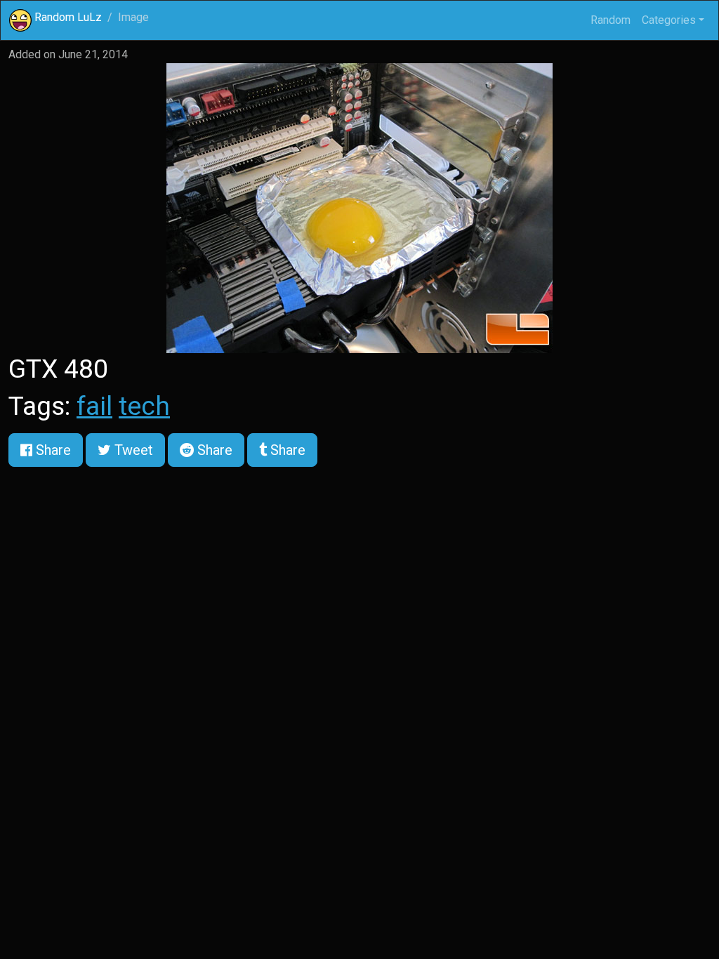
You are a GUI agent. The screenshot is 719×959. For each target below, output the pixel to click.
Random (611, 20)
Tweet (132, 450)
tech (144, 405)
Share (51, 450)
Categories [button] (669, 20)
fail (94, 405)
